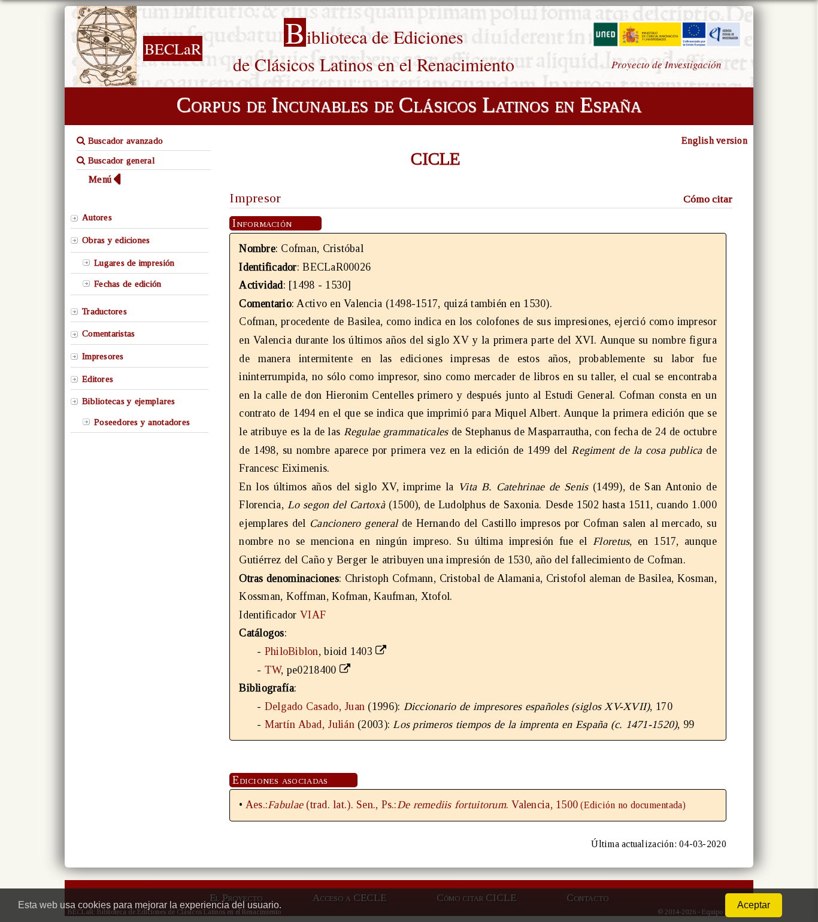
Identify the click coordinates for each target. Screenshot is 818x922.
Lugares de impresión (134, 263)
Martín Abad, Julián (310, 724)
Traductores (104, 311)
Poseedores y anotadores (142, 422)
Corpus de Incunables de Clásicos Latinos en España (409, 105)
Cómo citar (707, 199)
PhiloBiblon (292, 651)
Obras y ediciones (116, 240)
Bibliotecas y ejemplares (128, 401)
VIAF (313, 615)
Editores (97, 379)
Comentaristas (108, 333)
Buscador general (120, 160)
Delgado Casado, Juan (315, 706)
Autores (97, 217)
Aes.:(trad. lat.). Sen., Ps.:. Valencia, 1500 (412, 805)
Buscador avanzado (124, 140)
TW (273, 670)
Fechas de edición (128, 284)
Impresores (103, 356)
